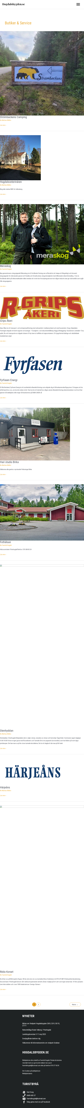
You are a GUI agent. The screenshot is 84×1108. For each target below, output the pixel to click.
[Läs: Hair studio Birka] (35, 434)
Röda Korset (6, 971)
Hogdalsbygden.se (13, 4)
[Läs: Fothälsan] (42, 512)
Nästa (75, 1005)
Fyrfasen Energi (8, 380)
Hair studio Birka (9, 462)
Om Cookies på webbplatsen (31, 1071)
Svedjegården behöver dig (31, 1039)
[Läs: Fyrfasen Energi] (33, 365)
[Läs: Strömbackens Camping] (42, 73)
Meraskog (5, 266)
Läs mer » (3, 125)
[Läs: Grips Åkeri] (42, 308)
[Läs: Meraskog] (42, 234)
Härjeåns (5, 787)
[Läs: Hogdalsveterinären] (20, 158)
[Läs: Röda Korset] (42, 888)
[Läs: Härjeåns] (33, 772)
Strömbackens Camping (13, 117)
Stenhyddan (6, 730)
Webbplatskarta (27, 1074)
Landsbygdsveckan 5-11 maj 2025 (34, 1034)
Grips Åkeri (6, 320)
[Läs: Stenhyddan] (42, 647)
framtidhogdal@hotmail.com (31, 1065)
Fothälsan (5, 542)
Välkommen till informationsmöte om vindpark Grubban (41, 1043)
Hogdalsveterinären (11, 181)
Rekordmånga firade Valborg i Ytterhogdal (36, 1030)
